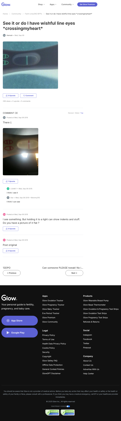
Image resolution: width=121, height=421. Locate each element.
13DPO (6, 267)
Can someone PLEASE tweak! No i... (62, 267)
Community (16, 14)
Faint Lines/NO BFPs (33, 14)
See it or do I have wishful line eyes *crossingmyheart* (69, 14)
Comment (29, 96)
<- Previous (11, 273)
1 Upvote (11, 181)
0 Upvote (11, 96)
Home (5, 14)
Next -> (74, 273)
